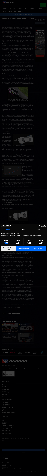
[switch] (17, 243)
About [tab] (39, 229)
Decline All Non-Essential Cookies (8, 248)
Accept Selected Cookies (23, 248)
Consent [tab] (8, 229)
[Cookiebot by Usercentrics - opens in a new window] (40, 226)
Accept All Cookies (38, 248)
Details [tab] (23, 229)
